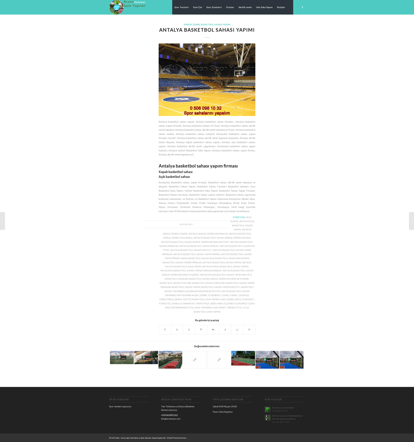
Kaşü (223, 299)
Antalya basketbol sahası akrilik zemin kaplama (222, 238)
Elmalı (226, 295)
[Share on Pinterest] (201, 329)
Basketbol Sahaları (176, 279)
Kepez (238, 299)
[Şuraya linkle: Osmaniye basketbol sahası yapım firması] (219, 360)
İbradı (178, 299)
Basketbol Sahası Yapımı (215, 24)
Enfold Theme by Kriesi (176, 438)
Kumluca (177, 303)
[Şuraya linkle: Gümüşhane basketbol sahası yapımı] (122, 357)
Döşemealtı (215, 295)
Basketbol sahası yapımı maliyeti (220, 287)
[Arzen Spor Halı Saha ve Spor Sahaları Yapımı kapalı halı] (127, 7)
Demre (203, 295)
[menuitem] (181, 7)
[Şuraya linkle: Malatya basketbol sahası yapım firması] (243, 358)
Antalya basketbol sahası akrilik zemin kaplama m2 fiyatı (195, 242)
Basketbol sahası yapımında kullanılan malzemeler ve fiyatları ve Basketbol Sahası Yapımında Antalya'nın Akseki (209, 291)
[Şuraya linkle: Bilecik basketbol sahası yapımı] (267, 360)
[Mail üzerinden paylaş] (213, 329)
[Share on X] (177, 329)
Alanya (234, 221)
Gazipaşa (243, 295)
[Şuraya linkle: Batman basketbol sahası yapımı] (170, 360)
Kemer (230, 299)
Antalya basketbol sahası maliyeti (191, 250)
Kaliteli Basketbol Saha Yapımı (201, 299)
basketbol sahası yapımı (186, 287)
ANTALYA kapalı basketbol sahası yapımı (225, 266)
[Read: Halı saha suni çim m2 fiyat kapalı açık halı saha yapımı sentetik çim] (268, 418)
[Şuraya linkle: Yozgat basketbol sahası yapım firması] (195, 360)
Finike (234, 295)
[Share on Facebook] (165, 329)
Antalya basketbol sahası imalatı (199, 246)
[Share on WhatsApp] (189, 329)
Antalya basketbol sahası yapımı (221, 262)
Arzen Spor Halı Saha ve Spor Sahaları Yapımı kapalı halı (143, 438)
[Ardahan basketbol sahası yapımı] (411, 221)
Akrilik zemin (192, 24)
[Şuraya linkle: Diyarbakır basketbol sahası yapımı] (292, 360)
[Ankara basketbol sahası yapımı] (2, 221)
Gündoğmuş (166, 299)
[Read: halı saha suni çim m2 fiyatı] (268, 409)
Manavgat (189, 303)
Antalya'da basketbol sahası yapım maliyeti (226, 275)
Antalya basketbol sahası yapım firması (196, 254)
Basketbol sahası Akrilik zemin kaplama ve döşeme (219, 279)
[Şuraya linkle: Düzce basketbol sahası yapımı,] (146, 357)
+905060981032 (169, 415)
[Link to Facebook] (302, 7)
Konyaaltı (248, 299)
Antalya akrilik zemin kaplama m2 (208, 233)
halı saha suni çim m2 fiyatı (283, 408)
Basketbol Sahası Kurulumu (208, 283)
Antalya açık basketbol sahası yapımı (243, 225)
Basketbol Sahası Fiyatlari (175, 283)
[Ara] (290, 7)
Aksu (248, 217)
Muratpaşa (202, 303)
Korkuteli (165, 303)
